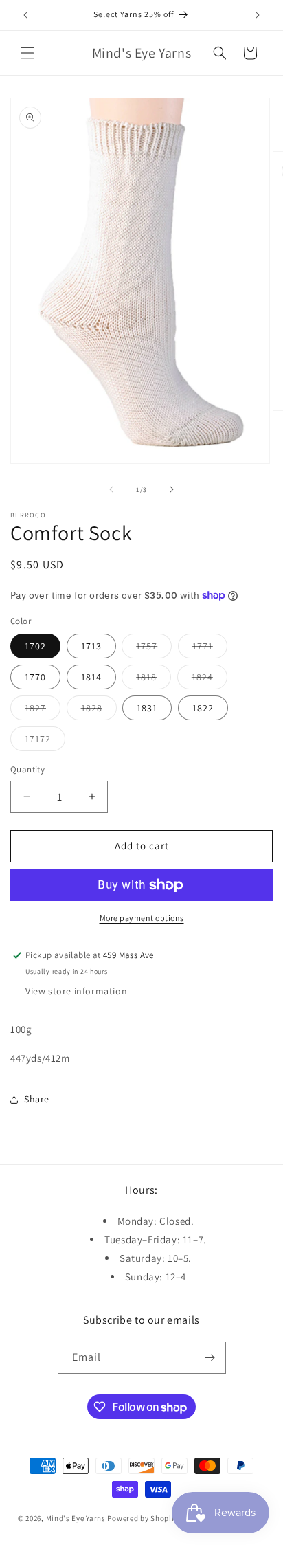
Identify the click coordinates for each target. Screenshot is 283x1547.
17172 (45, 741)
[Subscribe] (210, 1358)
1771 (209, 648)
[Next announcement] (257, 15)
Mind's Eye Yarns (76, 1518)
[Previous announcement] (25, 15)
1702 (35, 646)
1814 (91, 677)
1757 (154, 648)
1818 (153, 679)
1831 (147, 708)
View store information (76, 991)
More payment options (142, 918)
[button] (27, 53)
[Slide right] (172, 489)
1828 (99, 710)
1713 (91, 646)
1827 (42, 710)
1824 (209, 679)
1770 (35, 677)
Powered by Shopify (142, 1518)
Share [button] (36, 1099)
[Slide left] (111, 489)
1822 (203, 708)
